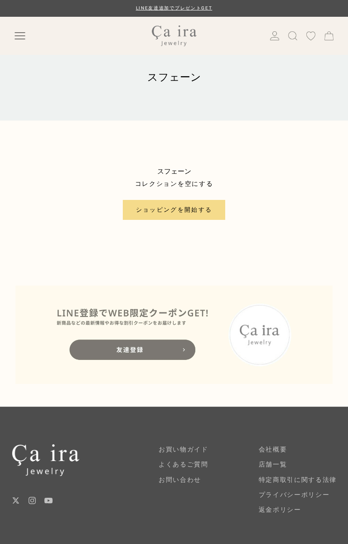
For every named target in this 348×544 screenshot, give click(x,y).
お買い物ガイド (183, 449)
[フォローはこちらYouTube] (48, 500)
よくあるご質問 (183, 464)
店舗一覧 (273, 464)
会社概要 (273, 449)
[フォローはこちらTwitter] (15, 500)
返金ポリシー (280, 509)
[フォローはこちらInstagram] (32, 500)
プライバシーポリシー (294, 494)
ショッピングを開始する (174, 209)
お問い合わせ (180, 479)
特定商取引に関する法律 (298, 479)
